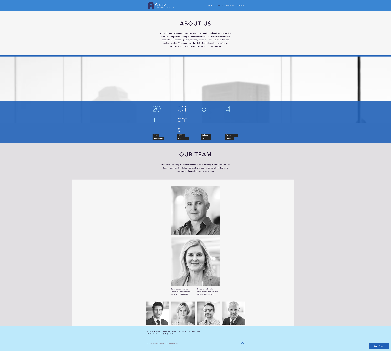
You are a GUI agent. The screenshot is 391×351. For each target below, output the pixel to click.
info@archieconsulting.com (180, 292)
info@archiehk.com (154, 334)
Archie (160, 4)
